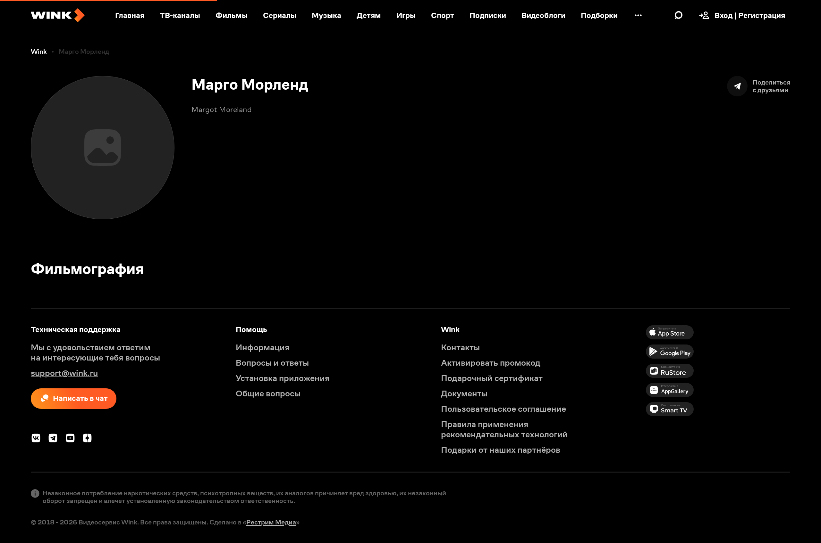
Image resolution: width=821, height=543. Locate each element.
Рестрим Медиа (271, 522)
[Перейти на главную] (58, 15)
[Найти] (678, 15)
